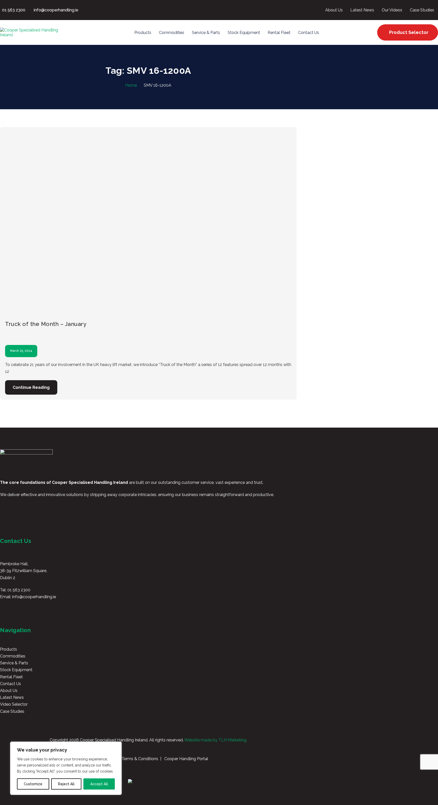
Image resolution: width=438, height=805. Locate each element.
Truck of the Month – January (45, 324)
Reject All (66, 784)
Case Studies (12, 711)
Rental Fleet (11, 676)
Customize (33, 784)
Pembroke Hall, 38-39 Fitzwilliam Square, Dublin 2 (23, 570)
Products (8, 649)
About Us (8, 690)
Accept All (99, 784)
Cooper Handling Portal (185, 758)
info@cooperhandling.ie (34, 596)
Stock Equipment (16, 669)
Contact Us (10, 683)
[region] (66, 768)
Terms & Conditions (139, 758)
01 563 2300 (18, 590)
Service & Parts (14, 663)
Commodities (12, 656)
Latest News (12, 697)
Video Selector (14, 704)
